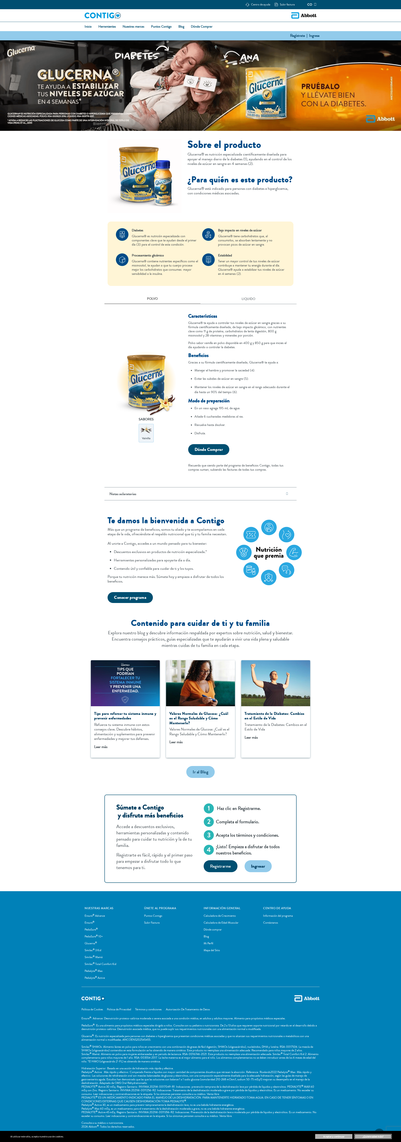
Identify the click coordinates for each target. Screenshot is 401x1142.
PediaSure (91, 930)
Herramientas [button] (107, 27)
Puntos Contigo (153, 916)
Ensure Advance (95, 916)
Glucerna (91, 943)
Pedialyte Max (94, 971)
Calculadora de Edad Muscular (221, 923)
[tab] (152, 299)
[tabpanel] (200, 390)
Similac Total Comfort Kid (100, 964)
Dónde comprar (213, 930)
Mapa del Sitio (212, 950)
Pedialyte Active (95, 978)
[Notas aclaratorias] (287, 493)
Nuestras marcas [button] (133, 27)
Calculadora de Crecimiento (220, 916)
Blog (206, 936)
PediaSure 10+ (94, 936)
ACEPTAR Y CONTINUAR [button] (333, 1136)
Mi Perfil (208, 943)
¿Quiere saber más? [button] (373, 1136)
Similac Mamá (94, 957)
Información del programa (278, 916)
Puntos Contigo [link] (161, 27)
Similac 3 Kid (93, 950)
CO (309, 5)
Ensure (89, 923)
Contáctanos (270, 923)
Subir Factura (152, 923)
